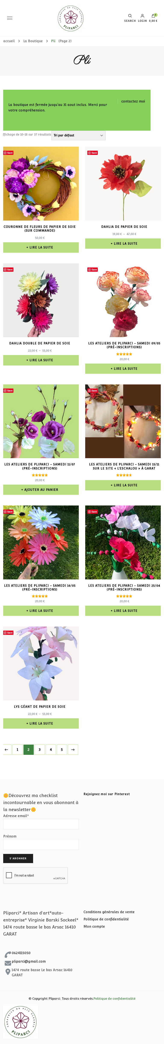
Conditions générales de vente (109, 912)
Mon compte (94, 926)
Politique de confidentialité (106, 919)
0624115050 (21, 953)
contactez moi (133, 101)
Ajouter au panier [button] (41, 489)
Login (142, 20)
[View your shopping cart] (153, 17)
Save (10, 152)
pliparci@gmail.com (29, 961)
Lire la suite (41, 247)
